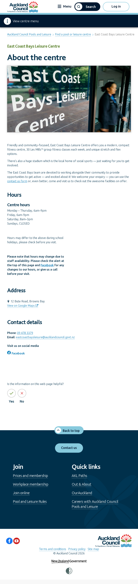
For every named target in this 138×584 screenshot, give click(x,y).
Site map (93, 549)
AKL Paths (79, 476)
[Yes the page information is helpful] (11, 393)
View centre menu (26, 21)
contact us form (17, 181)
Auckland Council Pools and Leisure (29, 34)
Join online (21, 493)
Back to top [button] (71, 430)
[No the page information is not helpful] (22, 393)
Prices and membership (30, 476)
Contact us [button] (69, 447)
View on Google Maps (21, 305)
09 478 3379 (25, 332)
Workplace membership (30, 484)
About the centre (36, 57)
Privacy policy (77, 549)
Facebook (47, 265)
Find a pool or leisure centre (73, 34)
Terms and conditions (52, 549)
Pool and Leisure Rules (30, 501)
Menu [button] (66, 6)
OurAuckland (82, 493)
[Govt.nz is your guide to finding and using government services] (69, 559)
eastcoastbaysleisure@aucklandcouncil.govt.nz (45, 337)
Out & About (81, 484)
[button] (87, 6)
